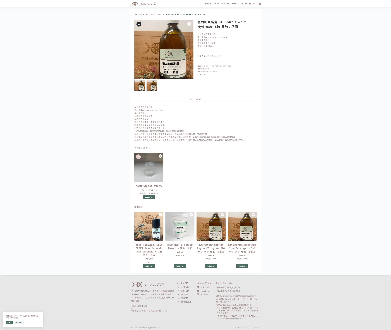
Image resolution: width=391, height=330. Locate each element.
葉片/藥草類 (212, 259)
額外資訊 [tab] (198, 99)
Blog (234, 3)
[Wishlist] (246, 4)
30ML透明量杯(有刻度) (149, 186)
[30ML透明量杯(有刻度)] (148, 167)
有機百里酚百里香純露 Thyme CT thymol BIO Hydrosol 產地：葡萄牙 (211, 248)
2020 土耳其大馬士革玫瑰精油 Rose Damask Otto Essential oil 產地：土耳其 (149, 249)
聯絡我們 (232, 290)
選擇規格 (149, 197)
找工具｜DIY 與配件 (152, 193)
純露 (202, 69)
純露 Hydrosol (206, 71)
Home (208, 3)
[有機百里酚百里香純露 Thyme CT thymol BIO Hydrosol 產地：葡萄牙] (211, 226)
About (225, 3)
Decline (19, 323)
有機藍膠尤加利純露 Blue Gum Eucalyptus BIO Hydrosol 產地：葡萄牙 (242, 248)
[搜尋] (242, 4)
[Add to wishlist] (160, 156)
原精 (182, 255)
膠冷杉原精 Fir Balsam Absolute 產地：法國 (179, 246)
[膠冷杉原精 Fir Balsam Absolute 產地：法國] (179, 226)
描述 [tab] (191, 99)
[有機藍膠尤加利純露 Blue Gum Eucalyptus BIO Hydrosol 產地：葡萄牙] (242, 226)
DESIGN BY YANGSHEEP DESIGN (247, 328)
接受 (9, 323)
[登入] (250, 4)
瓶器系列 (142, 193)
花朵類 (207, 69)
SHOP (217, 3)
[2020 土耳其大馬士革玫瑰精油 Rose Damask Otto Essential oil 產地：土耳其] (148, 226)
